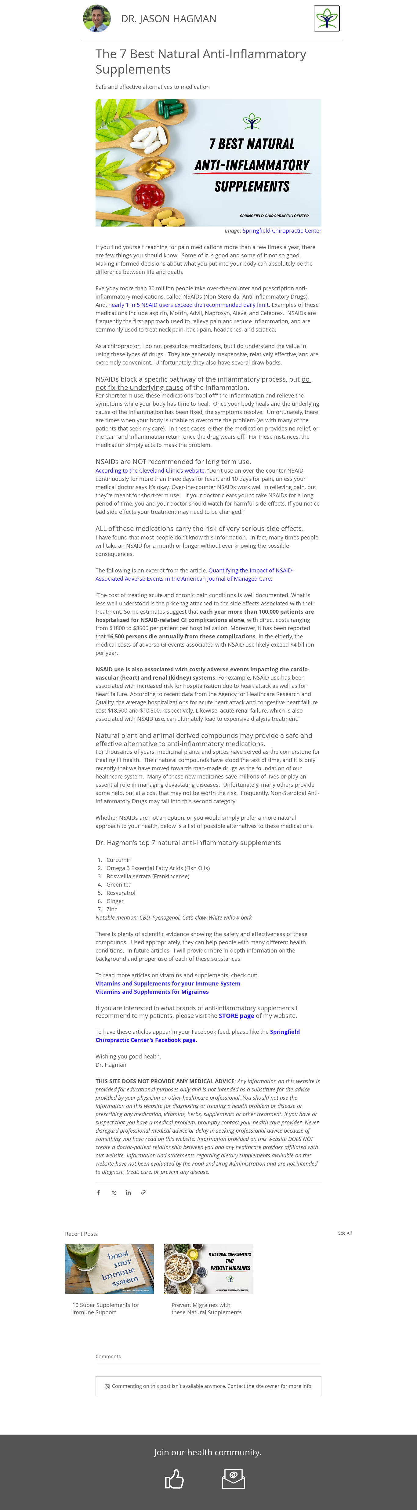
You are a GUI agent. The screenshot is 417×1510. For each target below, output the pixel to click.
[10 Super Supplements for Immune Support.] (109, 1269)
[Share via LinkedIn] (128, 1192)
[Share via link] (143, 1192)
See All (345, 1233)
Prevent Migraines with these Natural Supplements (207, 1308)
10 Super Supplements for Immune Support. (105, 1308)
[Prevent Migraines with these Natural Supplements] (208, 1269)
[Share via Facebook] (98, 1192)
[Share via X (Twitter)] (113, 1192)
